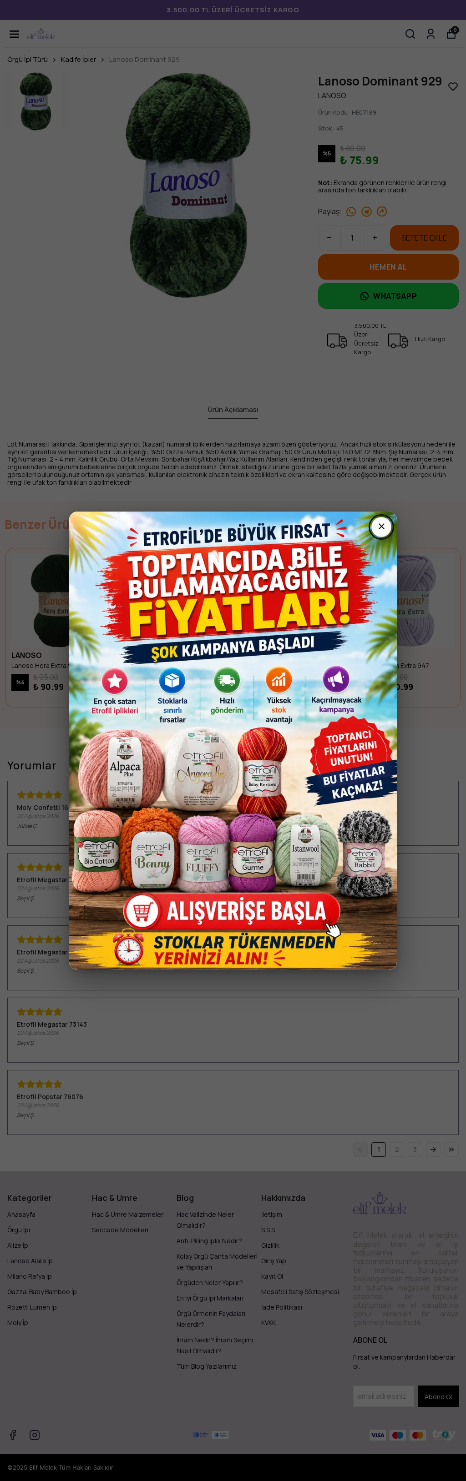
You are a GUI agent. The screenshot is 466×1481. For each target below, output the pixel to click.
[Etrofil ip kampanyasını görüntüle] (233, 741)
